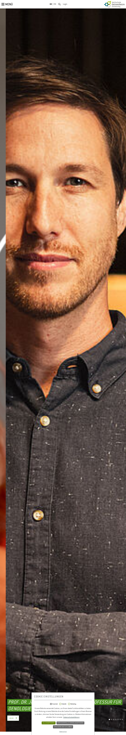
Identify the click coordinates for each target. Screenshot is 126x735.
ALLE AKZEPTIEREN (49, 723)
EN (55, 4)
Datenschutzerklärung (71, 717)
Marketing (73, 704)
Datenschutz (63, 731)
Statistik (64, 704)
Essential (55, 704)
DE (51, 4)
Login (65, 4)
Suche (59, 4)
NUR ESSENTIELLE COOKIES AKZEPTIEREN (70, 723)
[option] (63, 367)
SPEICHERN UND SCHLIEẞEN (63, 727)
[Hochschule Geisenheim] (114, 4)
